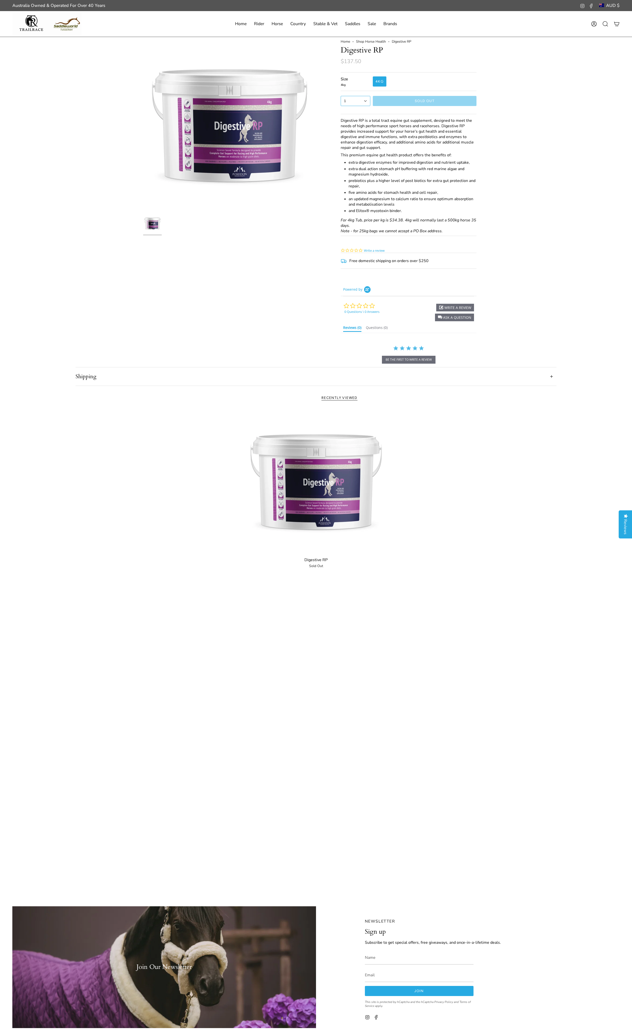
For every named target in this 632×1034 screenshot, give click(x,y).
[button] (259, 24)
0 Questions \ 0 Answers (361, 311)
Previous (143, 125)
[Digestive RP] (316, 482)
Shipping (86, 376)
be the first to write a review (409, 359)
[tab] (352, 328)
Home (345, 41)
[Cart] (616, 24)
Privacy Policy (443, 1002)
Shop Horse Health (371, 41)
